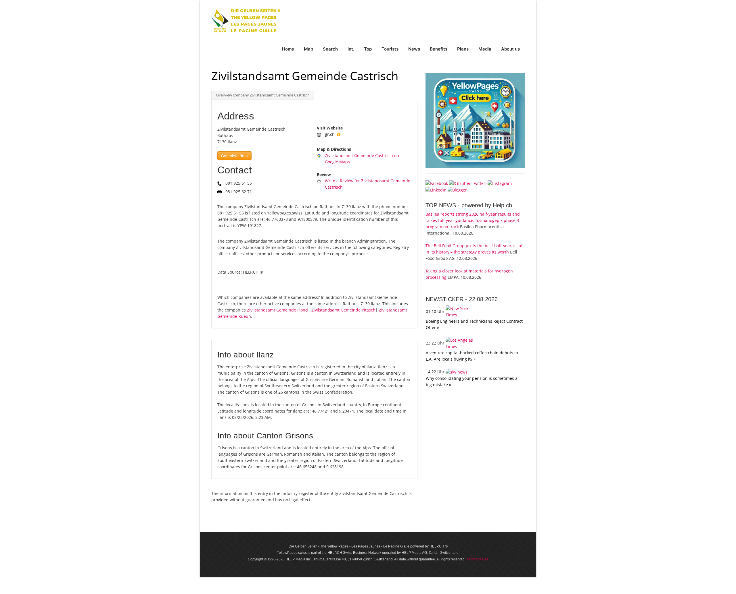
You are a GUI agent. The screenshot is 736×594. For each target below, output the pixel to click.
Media (484, 49)
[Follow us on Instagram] (500, 182)
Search (330, 49)
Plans (463, 49)
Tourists (390, 49)
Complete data (234, 155)
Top (368, 49)
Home (288, 49)
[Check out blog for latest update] (457, 189)
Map (308, 49)
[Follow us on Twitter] (467, 182)
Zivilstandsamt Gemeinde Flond (277, 310)
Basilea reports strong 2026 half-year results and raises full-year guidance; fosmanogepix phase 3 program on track (472, 220)
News (414, 49)
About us (510, 49)
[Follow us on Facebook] (436, 182)
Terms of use (477, 559)
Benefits (438, 49)
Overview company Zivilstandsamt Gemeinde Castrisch (263, 95)
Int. (351, 49)
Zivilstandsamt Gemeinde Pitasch (343, 310)
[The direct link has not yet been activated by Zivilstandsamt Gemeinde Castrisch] (338, 134)
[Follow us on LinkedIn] (435, 189)
